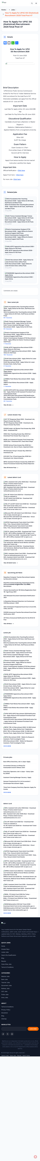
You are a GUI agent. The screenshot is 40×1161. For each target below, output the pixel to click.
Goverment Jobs (6, 985)
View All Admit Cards (10, 563)
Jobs (13, 10)
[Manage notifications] (35, 1156)
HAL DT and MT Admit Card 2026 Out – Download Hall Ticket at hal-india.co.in (19, 508)
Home (3, 10)
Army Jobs (4, 997)
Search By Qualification (8, 955)
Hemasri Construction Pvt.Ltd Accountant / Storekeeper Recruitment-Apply (16, 782)
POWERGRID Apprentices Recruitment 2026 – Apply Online (19, 278)
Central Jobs (5, 1055)
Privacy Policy (5, 1010)
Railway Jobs (5, 988)
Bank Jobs (4, 979)
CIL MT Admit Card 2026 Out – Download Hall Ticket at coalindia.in (18, 499)
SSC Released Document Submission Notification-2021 (19, 596)
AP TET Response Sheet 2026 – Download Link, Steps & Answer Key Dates (18, 423)
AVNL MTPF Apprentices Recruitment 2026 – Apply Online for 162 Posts (19, 251)
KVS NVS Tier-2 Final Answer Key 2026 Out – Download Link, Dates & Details (18, 457)
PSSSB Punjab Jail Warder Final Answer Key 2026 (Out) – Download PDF (19, 429)
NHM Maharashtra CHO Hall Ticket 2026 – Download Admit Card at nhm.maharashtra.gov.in (19, 909)
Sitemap (4, 1019)
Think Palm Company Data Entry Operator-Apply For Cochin (19, 788)
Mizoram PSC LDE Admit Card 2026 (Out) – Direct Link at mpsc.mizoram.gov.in (19, 517)
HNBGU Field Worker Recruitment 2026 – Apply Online (18, 383)
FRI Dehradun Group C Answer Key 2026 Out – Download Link (18, 451)
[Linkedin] (12, 1034)
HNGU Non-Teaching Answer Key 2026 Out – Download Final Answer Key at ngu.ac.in (17, 435)
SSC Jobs (4, 991)
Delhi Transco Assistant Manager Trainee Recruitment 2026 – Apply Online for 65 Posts (19, 221)
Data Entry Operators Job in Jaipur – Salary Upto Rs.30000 (18, 772)
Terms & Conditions (7, 967)
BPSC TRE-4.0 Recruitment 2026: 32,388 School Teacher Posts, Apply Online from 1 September (18, 732)
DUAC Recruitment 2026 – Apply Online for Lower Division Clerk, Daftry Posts (18, 264)
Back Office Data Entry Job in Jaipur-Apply (16, 761)
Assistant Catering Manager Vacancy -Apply (17, 777)
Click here (21, 170)
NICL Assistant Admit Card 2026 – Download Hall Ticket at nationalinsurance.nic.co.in (19, 558)
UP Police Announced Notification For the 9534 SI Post (19, 618)
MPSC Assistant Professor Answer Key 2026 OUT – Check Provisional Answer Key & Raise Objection (19, 462)
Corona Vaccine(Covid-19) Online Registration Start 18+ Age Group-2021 (20, 591)
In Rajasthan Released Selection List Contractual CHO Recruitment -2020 (19, 602)
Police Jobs (4, 994)
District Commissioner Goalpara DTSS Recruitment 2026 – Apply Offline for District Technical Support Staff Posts (19, 237)
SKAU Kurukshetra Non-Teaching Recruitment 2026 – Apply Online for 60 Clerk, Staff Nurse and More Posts (19, 206)
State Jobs (13, 1055)
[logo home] (12, 3)
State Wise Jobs (6, 964)
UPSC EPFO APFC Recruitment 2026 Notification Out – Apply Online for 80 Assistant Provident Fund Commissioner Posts (19, 397)
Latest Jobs (5, 952)
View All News (8, 623)
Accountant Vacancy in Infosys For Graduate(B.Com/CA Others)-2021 (14, 766)
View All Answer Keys (10, 467)
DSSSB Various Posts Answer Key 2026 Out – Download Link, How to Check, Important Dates (18, 446)
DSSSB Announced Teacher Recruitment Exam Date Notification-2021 (20, 613)
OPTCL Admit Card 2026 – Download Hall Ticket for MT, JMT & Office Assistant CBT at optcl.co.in (20, 536)
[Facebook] (3, 1034)
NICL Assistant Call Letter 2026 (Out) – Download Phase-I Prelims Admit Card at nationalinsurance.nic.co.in (19, 489)
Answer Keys (5, 949)
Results (3, 961)
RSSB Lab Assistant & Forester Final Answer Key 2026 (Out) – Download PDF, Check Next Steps (19, 440)
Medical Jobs (5, 976)
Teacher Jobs (5, 982)
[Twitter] (7, 1034)
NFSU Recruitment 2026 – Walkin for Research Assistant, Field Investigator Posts (18, 742)
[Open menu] (36, 3)
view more (7, 746)
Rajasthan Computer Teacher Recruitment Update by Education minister (19, 578)
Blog (2, 958)
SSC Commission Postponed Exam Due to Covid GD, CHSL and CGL (20, 607)
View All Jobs (7, 405)
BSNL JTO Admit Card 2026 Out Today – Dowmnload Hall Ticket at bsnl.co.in (20, 899)
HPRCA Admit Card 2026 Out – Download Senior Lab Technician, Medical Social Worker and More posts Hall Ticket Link (19, 547)
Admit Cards (26, 1055)
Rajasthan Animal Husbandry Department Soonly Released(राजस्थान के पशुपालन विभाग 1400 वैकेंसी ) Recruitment (19, 584)
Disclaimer (4, 1013)
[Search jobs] (32, 3)
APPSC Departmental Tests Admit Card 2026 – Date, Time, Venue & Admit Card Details (18, 527)
